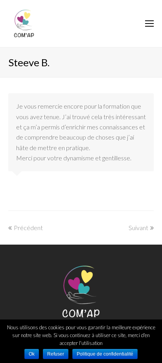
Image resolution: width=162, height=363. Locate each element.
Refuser (55, 354)
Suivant (138, 227)
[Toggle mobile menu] (149, 23)
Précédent (28, 227)
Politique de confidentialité (105, 354)
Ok (32, 354)
